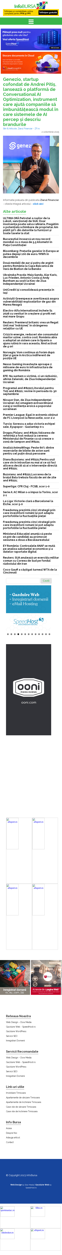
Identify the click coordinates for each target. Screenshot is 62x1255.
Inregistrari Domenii (15, 1040)
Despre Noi (11, 1133)
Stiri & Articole (10, 128)
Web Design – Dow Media (18, 1022)
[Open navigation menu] (31, 22)
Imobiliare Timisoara (16, 1093)
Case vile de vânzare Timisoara (21, 1107)
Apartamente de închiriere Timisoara (23, 1102)
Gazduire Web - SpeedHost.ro (21, 1027)
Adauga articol (13, 1137)
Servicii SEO (11, 1036)
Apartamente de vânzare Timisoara (23, 1097)
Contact (10, 1142)
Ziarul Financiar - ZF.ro (29, 128)
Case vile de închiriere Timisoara (21, 1111)
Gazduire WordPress (16, 1031)
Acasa (9, 1128)
